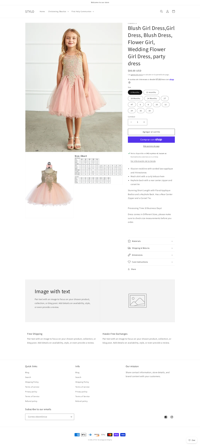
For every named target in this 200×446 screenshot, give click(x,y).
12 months (151, 92)
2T (165, 98)
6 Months (135, 92)
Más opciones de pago (151, 146)
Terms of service (32, 387)
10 (157, 104)
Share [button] (133, 269)
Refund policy (31, 401)
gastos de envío (137, 75)
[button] (58, 11)
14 (132, 110)
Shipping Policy (32, 382)
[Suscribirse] (71, 417)
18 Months (135, 98)
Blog (27, 372)
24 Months (152, 98)
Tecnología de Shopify (105, 440)
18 (150, 110)
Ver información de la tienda (143, 161)
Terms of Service (32, 396)
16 (141, 110)
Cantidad (131, 117)
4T (132, 104)
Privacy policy (31, 391)
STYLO (95, 440)
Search (28, 377)
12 (166, 104)
